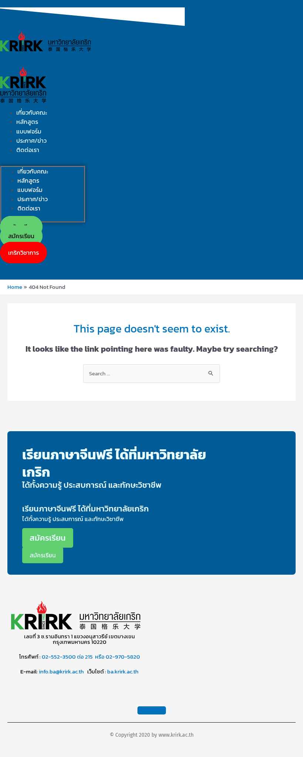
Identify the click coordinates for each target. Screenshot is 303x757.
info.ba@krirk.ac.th (61, 672)
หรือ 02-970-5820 (117, 657)
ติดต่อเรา (27, 149)
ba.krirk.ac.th (123, 672)
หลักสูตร (27, 121)
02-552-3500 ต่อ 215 (67, 657)
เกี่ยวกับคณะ (31, 112)
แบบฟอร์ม (28, 131)
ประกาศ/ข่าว (31, 140)
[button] (23, 252)
